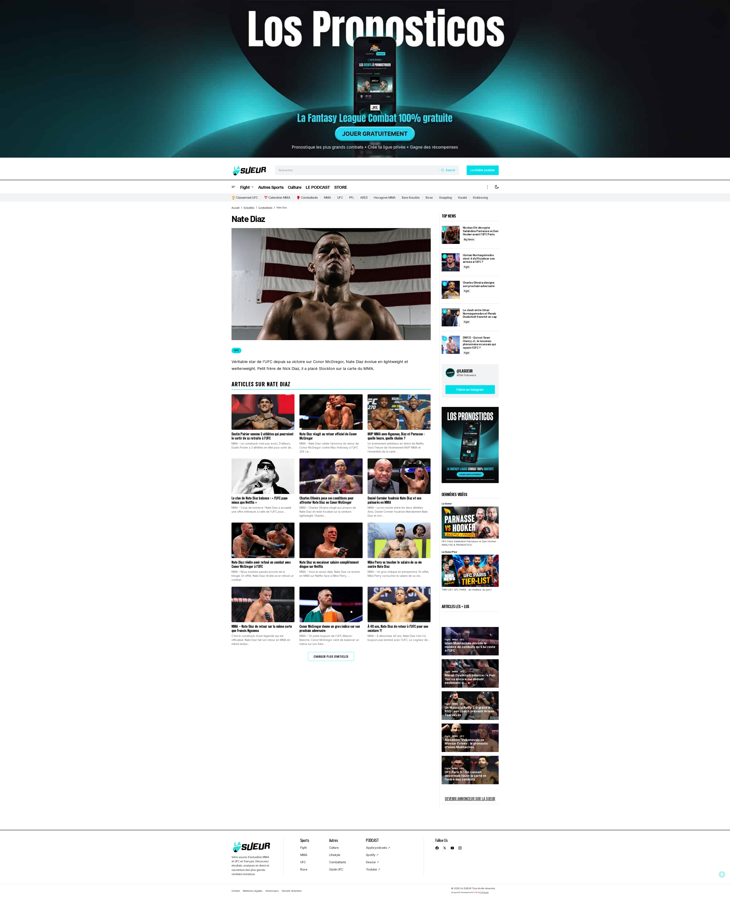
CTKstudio (484, 892)
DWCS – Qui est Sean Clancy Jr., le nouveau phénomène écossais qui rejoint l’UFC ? (479, 342)
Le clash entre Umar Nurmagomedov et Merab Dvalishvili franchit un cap (480, 313)
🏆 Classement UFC (245, 197)
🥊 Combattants (307, 197)
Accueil (236, 207)
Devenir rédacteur (292, 890)
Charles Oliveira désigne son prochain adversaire (479, 284)
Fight (466, 266)
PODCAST (372, 840)
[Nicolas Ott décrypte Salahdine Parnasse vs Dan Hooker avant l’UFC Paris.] (451, 235)
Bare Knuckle (410, 197)
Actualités (249, 207)
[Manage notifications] (722, 874)
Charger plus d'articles (331, 656)
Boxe (429, 197)
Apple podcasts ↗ (378, 848)
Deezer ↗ (372, 862)
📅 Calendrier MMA (277, 197)
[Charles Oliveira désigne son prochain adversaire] (451, 290)
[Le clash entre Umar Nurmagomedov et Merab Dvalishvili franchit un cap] (451, 317)
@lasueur (465, 371)
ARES (364, 197)
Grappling (445, 197)
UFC (340, 197)
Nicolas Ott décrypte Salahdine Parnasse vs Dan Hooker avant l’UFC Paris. (480, 231)
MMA (327, 197)
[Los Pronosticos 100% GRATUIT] (365, 80)
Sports (304, 840)
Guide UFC (336, 869)
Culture (334, 848)
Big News (469, 239)
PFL (351, 197)
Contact (236, 890)
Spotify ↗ (372, 855)
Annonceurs (272, 890)
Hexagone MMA (384, 197)
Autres (333, 840)
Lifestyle (334, 855)
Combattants (265, 207)
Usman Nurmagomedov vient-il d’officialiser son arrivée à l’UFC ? (479, 258)
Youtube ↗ (373, 869)
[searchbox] (357, 170)
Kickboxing (480, 197)
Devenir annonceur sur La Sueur (470, 798)
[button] (233, 187)
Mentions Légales (252, 890)
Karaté (462, 197)
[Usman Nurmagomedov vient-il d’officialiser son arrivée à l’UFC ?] (451, 262)
